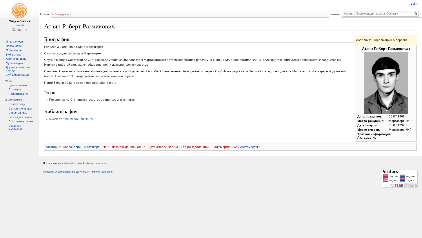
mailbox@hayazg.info (73, 163)
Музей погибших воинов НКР (70, 119)
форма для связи (96, 163)
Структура (15, 89)
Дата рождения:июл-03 (128, 147)
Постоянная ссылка (21, 121)
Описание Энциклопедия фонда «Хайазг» (66, 171)
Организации (14, 50)
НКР (106, 147)
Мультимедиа (14, 63)
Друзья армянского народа (18, 69)
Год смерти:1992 (225, 147)
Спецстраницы (18, 112)
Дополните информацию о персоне (382, 40)
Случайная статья (17, 74)
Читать (335, 14)
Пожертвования (19, 93)
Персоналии (72, 147)
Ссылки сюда (17, 104)
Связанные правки (20, 108)
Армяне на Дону (16, 58)
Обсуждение (60, 14)
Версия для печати (21, 117)
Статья (44, 14)
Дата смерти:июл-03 (163, 147)
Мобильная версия (102, 171)
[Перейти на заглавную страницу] (19, 17)
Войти (414, 3)
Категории (52, 147)
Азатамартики (250, 147)
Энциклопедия (15, 41)
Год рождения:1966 (195, 147)
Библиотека (13, 54)
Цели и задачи (18, 85)
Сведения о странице (16, 127)
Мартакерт (91, 147)
